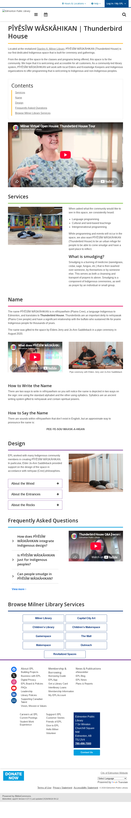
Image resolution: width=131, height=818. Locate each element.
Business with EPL (31, 676)
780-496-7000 (83, 743)
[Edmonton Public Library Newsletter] (14, 700)
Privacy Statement (62, 787)
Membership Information (61, 691)
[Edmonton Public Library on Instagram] (14, 682)
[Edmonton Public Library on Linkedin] (14, 694)
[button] (74, 3)
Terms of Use (44, 787)
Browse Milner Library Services (32, 113)
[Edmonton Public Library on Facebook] (14, 669)
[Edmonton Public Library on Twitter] (14, 675)
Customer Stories (55, 717)
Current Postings (28, 717)
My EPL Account (57, 695)
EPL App (52, 679)
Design (19, 102)
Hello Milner (52, 729)
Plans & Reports (84, 683)
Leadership (26, 691)
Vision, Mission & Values (34, 706)
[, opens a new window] (13, 779)
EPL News (81, 679)
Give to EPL (52, 725)
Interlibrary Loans (57, 687)
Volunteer (51, 733)
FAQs (24, 687)
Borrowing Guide (57, 676)
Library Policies (29, 695)
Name (18, 97)
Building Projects (29, 672)
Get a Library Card (58, 683)
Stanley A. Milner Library (50, 48)
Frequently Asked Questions (31, 108)
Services (20, 92)
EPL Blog (80, 676)
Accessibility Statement (86, 787)
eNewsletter (82, 672)
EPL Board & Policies (32, 683)
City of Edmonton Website (114, 773)
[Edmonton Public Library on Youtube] (14, 688)
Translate (123, 782)
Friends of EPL (54, 721)
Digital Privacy (28, 679)
